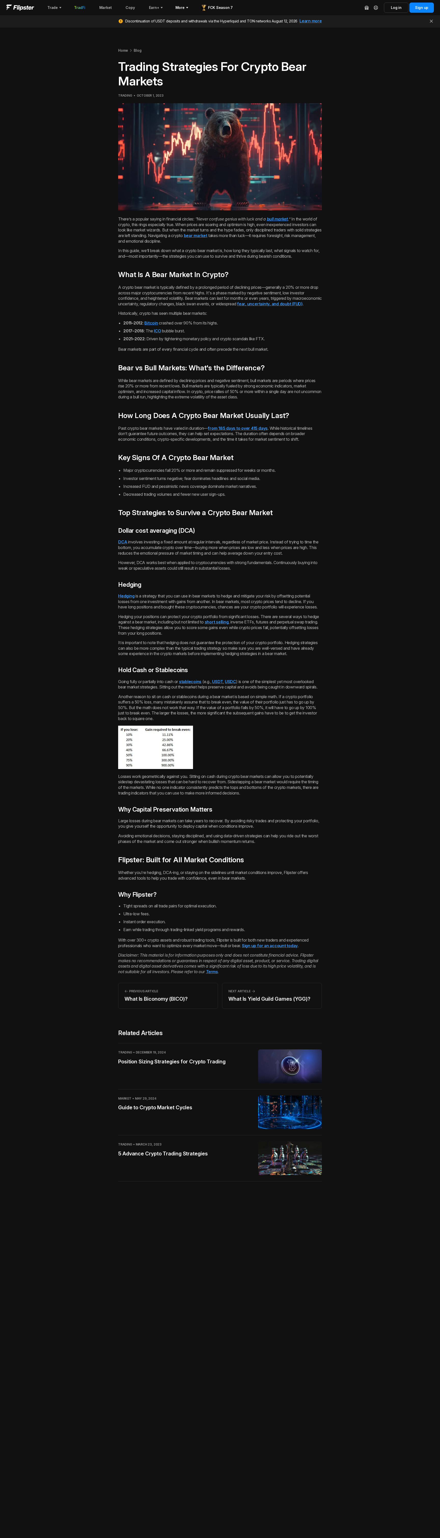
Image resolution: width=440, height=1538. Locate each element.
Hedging (126, 595)
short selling (217, 621)
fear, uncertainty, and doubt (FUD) (269, 303)
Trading (125, 95)
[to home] (20, 8)
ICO (157, 330)
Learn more (310, 20)
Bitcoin (151, 322)
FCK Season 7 (220, 7)
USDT (217, 681)
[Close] (431, 21)
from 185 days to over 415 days (238, 428)
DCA (122, 541)
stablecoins (190, 681)
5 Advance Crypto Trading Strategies (163, 1154)
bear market (195, 235)
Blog (137, 50)
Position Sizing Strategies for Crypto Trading (172, 1062)
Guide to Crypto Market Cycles (155, 1107)
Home (123, 50)
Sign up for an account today (270, 945)
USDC (230, 681)
